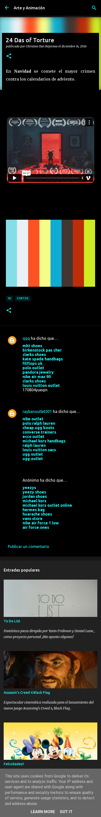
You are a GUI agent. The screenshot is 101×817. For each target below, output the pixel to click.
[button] (9, 56)
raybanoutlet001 (37, 411)
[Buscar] (94, 8)
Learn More (43, 811)
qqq (26, 338)
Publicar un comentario (28, 546)
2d (9, 298)
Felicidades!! (14, 764)
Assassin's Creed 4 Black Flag (27, 692)
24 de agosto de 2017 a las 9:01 (51, 466)
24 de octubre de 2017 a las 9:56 (51, 534)
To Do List (12, 621)
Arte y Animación (29, 8)
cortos (22, 298)
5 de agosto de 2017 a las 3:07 (50, 397)
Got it (66, 811)
